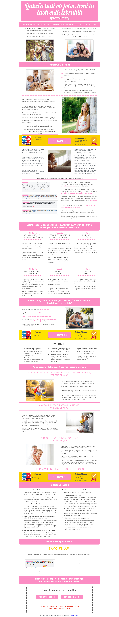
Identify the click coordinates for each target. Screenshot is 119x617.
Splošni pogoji (74, 615)
